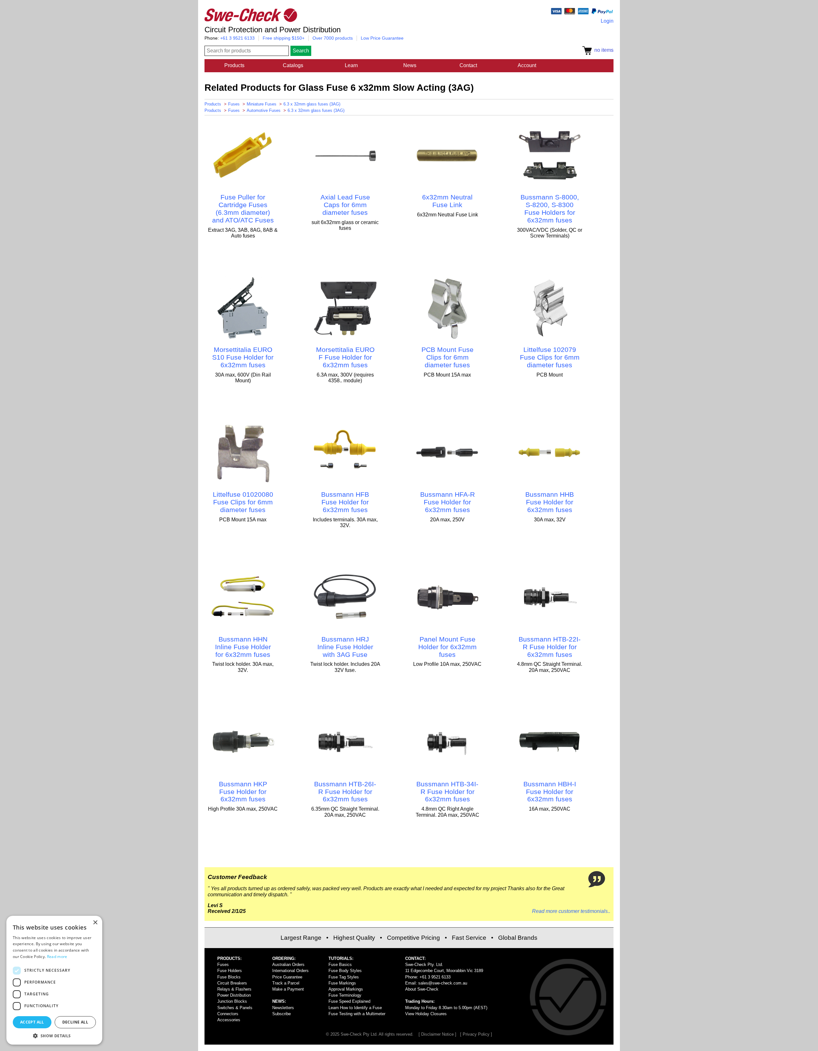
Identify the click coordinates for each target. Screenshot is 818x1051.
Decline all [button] (75, 1022)
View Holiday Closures (426, 1013)
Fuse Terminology (344, 995)
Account (527, 65)
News (409, 65)
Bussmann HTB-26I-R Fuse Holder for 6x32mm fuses (345, 791)
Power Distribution (234, 995)
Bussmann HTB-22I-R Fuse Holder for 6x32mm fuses (550, 646)
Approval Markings (345, 989)
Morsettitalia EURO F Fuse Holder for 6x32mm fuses (345, 357)
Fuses (234, 104)
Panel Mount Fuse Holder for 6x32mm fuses (447, 646)
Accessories (228, 1019)
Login (607, 21)
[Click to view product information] (243, 185)
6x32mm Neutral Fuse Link (447, 200)
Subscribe (281, 1013)
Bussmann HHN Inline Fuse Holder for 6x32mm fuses (243, 646)
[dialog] (54, 980)
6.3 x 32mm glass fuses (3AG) (311, 104)
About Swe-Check (421, 989)
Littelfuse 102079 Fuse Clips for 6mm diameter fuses (550, 357)
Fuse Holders (229, 970)
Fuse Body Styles (345, 970)
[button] (54, 1035)
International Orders (290, 970)
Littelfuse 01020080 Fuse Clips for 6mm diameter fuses (243, 502)
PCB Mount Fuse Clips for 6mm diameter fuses (447, 357)
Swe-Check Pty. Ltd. (424, 964)
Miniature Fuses (261, 104)
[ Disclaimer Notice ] (437, 1034)
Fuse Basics (340, 964)
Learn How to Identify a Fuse (355, 1007)
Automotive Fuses (264, 110)
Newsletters (283, 1007)
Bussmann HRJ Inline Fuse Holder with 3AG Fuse (345, 646)
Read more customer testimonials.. (571, 911)
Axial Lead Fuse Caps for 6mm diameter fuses (345, 204)
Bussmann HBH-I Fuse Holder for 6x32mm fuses (549, 791)
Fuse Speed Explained (349, 1001)
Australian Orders (288, 964)
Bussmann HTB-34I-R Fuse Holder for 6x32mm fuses (447, 791)
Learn (351, 65)
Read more (57, 956)
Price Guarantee (287, 977)
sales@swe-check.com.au (442, 983)
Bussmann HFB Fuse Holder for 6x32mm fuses (345, 502)
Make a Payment (288, 989)
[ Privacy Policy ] (476, 1034)
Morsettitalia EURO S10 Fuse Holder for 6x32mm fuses (243, 357)
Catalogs (293, 65)
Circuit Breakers (232, 983)
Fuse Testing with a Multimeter (356, 1013)
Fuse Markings (342, 983)
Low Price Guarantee (382, 38)
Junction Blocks (232, 1001)
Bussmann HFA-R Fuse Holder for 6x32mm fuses (447, 502)
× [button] (95, 922)
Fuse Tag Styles (343, 977)
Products (234, 65)
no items (603, 50)
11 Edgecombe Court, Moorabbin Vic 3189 (444, 970)
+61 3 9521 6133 (237, 38)
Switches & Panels (234, 1007)
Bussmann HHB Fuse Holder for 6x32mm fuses (549, 502)
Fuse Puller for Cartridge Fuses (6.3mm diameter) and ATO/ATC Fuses (243, 208)
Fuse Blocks (229, 977)
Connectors (227, 1013)
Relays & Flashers (234, 989)
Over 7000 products (333, 38)
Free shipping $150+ (284, 38)
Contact (468, 65)
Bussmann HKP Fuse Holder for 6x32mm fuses (243, 791)
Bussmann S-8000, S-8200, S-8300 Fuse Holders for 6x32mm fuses (550, 208)
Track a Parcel (285, 983)
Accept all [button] (32, 1022)
